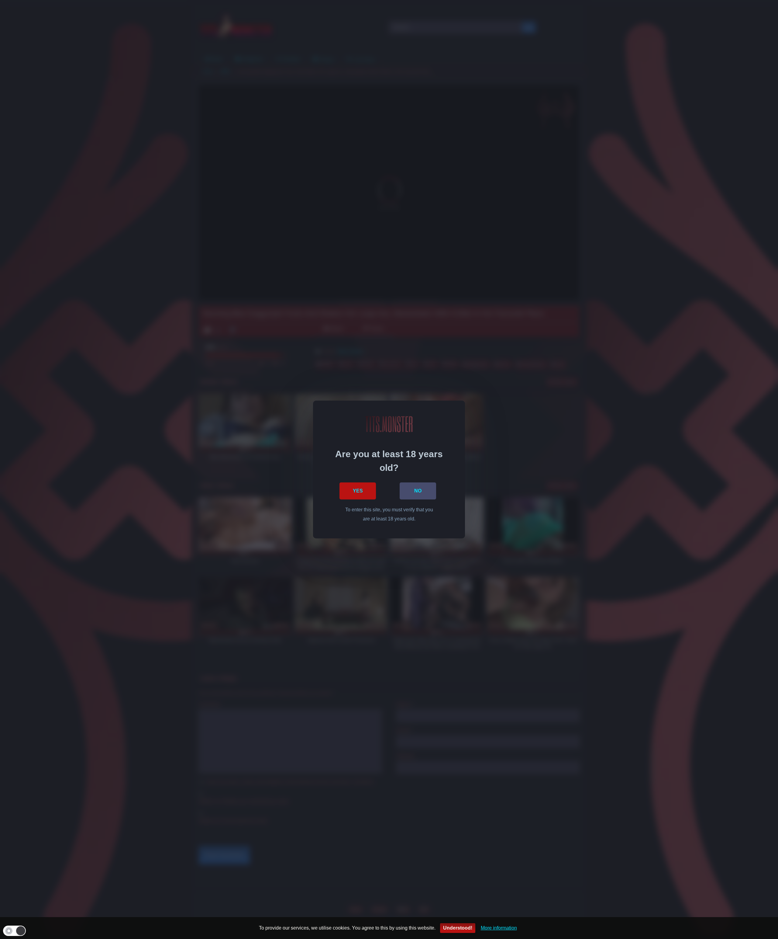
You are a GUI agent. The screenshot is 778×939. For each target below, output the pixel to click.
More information (499, 927)
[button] (14, 931)
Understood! (457, 927)
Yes (358, 490)
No (418, 490)
